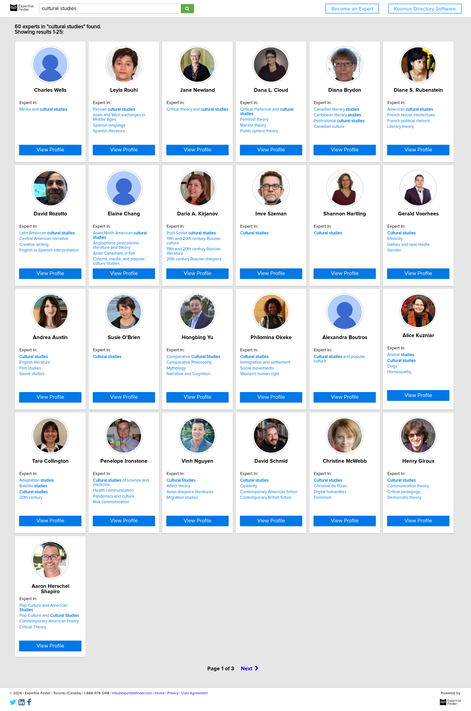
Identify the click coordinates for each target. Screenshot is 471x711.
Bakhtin (33, 486)
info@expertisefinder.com (132, 693)
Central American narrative (43, 239)
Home (160, 693)
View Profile (50, 150)
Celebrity (248, 486)
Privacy (173, 693)
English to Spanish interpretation (49, 250)
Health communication (113, 490)
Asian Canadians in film (114, 253)
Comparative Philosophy (189, 362)
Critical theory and (197, 109)
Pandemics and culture (113, 496)
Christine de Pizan (330, 486)
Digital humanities (330, 492)
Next (246, 669)
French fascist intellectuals (411, 115)
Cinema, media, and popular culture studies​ (119, 261)
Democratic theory (404, 497)
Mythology (176, 368)
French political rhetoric (408, 121)
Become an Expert (352, 9)
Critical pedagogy (403, 492)
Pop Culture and (49, 615)
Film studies (30, 368)
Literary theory (400, 126)
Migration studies (182, 497)
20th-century (30, 497)
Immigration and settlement (265, 362)
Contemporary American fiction (268, 492)
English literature (34, 362)
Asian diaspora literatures (190, 492)
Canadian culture (329, 126)
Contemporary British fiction (265, 497)
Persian (114, 109)
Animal (400, 355)
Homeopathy (399, 372)
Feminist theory (254, 119)
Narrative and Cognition (188, 374)
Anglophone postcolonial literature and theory (116, 245)
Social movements (257, 368)
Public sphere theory (259, 131)
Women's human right (259, 374)
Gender (394, 250)
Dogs (392, 366)
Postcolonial (339, 121)
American (410, 109)
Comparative (193, 357)
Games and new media (408, 244)
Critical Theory (32, 627)
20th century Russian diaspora (194, 259)
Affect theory (178, 486)
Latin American (47, 233)
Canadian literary (336, 109)
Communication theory (408, 486)
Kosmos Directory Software (425, 9)
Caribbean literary (337, 115)
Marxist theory (253, 125)
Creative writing (34, 244)
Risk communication (111, 502)
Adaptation (36, 480)
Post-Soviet (191, 233)
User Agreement (194, 693)
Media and (43, 109)
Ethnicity (395, 239)
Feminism (322, 497)
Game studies (32, 374)
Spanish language (109, 125)
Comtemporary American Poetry (49, 621)
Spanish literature (109, 131)
